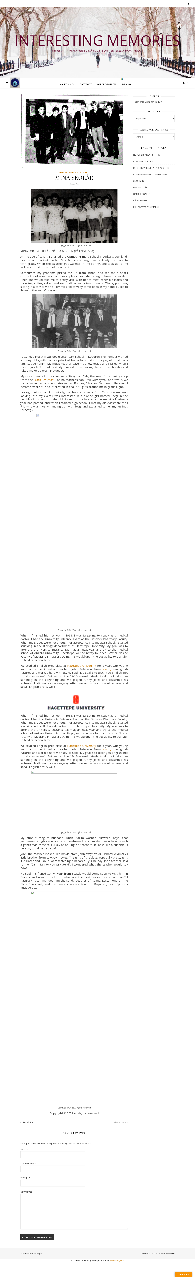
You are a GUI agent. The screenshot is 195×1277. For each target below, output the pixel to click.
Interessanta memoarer (74, 172)
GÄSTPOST (86, 84)
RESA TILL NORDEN (143, 161)
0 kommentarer (120, 1122)
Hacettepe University (81, 666)
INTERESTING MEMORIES (97, 40)
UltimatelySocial (117, 1260)
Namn (24, 1149)
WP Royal (38, 1253)
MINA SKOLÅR (140, 187)
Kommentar (26, 1191)
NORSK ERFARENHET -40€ (146, 154)
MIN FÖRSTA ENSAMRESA (146, 207)
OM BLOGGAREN (106, 84)
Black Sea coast (44, 380)
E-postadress (28, 1163)
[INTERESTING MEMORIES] (15, 83)
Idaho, (106, 669)
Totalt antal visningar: (144, 101)
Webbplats (25, 1177)
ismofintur (28, 1122)
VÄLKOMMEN (67, 84)
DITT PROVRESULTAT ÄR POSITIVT (151, 167)
